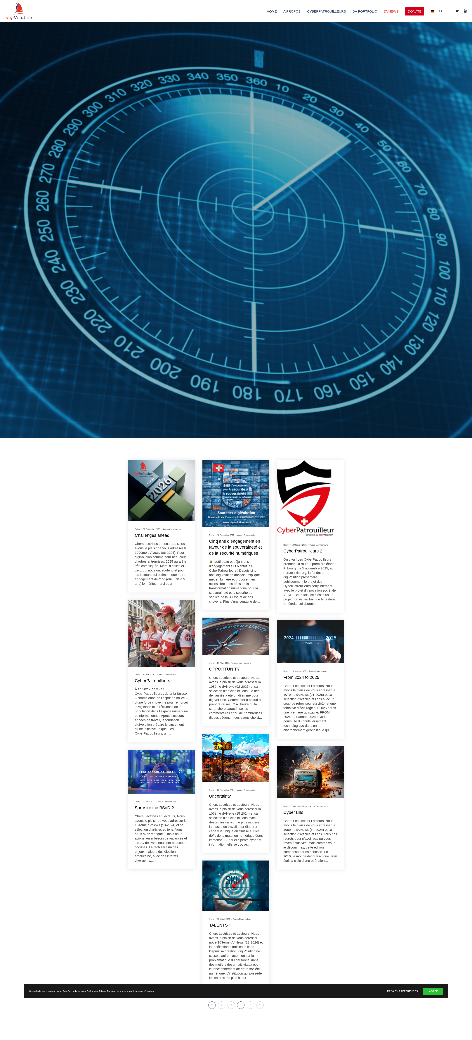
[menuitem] (429, 11)
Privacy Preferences (402, 991)
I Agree (433, 991)
